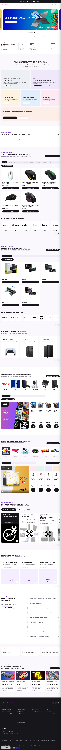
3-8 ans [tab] (20, 462)
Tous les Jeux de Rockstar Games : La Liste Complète (37, 683)
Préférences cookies (21, 745)
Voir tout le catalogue (55, 134)
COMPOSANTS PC (23, 4)
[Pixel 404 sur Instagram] (56, 703)
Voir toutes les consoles (52, 376)
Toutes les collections (21, 720)
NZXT (34, 740)
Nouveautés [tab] (41, 395)
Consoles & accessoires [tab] (24, 395)
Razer (26, 740)
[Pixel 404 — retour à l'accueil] (7, 702)
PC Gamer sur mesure (21, 709)
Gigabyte (38, 740)
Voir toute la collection (8, 399)
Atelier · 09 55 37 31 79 (8, 607)
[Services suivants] (58, 545)
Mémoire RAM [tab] (33, 255)
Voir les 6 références (7, 165)
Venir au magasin (35, 709)
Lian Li (53, 740)
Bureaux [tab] (52, 162)
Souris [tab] (4, 162)
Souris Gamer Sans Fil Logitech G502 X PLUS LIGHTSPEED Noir (30, 206)
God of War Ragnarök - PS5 (40, 412)
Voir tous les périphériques (52, 155)
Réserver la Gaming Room (37, 711)
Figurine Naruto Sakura (41, 479)
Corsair (17, 740)
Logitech (21, 740)
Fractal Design (44, 740)
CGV (35, 745)
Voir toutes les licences (53, 443)
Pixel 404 (48, 709)
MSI (10, 740)
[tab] (31, 32)
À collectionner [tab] (6, 462)
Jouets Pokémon (20, 713)
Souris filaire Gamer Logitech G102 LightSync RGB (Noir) (30, 183)
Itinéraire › (28, 509)
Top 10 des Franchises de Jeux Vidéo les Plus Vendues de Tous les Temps (52, 683)
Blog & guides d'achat (51, 713)
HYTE (17, 741)
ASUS (13, 740)
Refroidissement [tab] (42, 255)
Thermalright (12, 741)
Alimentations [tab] (51, 255)
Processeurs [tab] (16, 255)
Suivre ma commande (6, 715)
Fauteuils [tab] (45, 162)
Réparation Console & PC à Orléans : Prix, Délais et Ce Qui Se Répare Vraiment (8, 683)
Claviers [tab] (19, 162)
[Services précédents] (55, 545)
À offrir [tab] (26, 462)
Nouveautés (19, 717)
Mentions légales (50, 717)
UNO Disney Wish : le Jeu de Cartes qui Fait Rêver (22, 683)
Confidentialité (40, 745)
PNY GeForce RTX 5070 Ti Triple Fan (10, 298)
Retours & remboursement (7, 717)
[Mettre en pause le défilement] (34, 32)
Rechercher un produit (21, 722)
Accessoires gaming (20, 715)
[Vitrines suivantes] (58, 360)
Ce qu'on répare (23, 117)
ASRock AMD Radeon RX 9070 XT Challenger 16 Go (29, 276)
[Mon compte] (55, 5)
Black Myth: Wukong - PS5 (56, 412)
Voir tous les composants (52, 249)
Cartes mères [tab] (25, 255)
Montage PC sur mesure (6, 711)
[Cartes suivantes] (58, 586)
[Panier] (58, 5)
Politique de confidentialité (52, 720)
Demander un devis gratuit (10, 117)
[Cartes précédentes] (55, 586)
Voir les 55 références (7, 259)
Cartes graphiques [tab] (7, 255)
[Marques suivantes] (58, 233)
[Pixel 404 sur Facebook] (53, 703)
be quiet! (30, 740)
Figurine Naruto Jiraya (48, 479)
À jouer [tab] (14, 462)
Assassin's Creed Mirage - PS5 (48, 412)
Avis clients (49, 715)
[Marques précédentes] (55, 233)
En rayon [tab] (14, 395)
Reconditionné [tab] (6, 395)
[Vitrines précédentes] (55, 360)
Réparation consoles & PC (7, 709)
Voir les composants (11, 21)
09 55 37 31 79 (20, 509)
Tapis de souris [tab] (11, 162)
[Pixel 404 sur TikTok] (58, 703)
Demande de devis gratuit (7, 713)
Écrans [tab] (31, 162)
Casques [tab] (26, 162)
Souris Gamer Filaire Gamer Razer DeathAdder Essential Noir (49, 183)
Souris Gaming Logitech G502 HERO (10, 205)
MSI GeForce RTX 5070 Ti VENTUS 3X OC (50, 275)
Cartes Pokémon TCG (21, 711)
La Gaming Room (50, 711)
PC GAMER (15, 4)
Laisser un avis (34, 713)
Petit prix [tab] (34, 395)
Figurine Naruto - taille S (33, 479)
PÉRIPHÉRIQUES (32, 4)
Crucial (49, 740)
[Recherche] (53, 5)
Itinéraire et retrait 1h (5, 49)
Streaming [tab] (38, 162)
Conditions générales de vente (8, 720)
